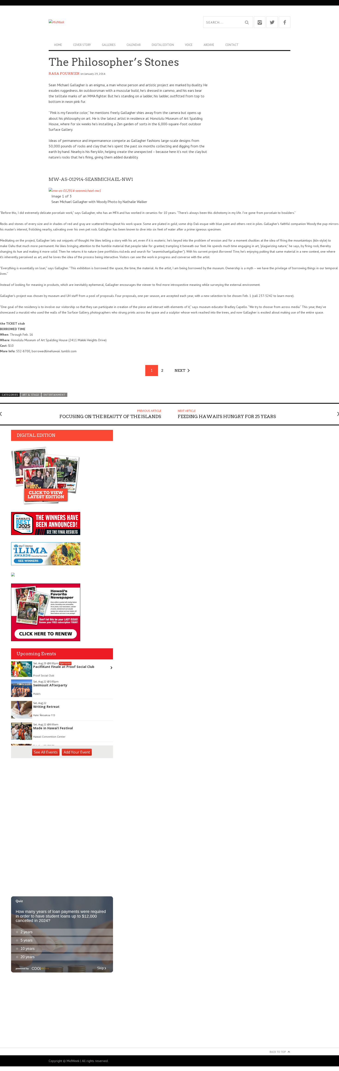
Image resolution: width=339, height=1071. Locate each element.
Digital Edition (163, 45)
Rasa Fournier (64, 74)
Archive (209, 45)
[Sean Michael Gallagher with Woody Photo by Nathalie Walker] (75, 190)
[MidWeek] (109, 22)
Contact (231, 45)
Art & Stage (30, 394)
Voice (189, 45)
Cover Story (82, 45)
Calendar (134, 45)
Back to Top (278, 1051)
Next (180, 370)
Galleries (109, 45)
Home (58, 45)
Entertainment (54, 394)
